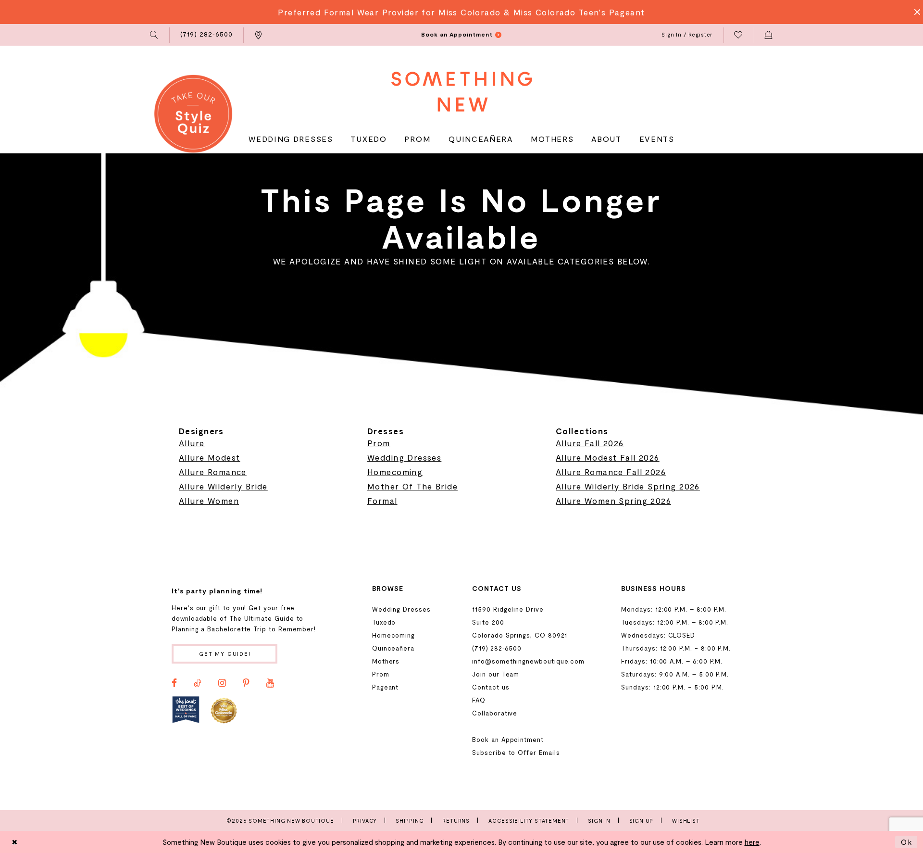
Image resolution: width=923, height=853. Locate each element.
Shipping (410, 820)
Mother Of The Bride (412, 486)
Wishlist (685, 820)
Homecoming (395, 472)
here (752, 842)
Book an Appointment (508, 739)
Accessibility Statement (528, 820)
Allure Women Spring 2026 (613, 500)
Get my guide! (225, 654)
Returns (456, 820)
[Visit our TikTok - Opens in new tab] (197, 683)
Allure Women (209, 500)
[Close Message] (914, 12)
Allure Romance (213, 472)
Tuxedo (384, 622)
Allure (192, 443)
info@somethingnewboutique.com (528, 661)
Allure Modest (209, 457)
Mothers (386, 661)
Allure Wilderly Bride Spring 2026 (628, 486)
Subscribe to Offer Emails (516, 752)
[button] (154, 35)
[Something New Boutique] (461, 92)
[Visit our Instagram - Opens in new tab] (222, 683)
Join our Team (495, 674)
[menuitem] (154, 35)
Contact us (490, 687)
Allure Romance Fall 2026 (611, 472)
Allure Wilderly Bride (223, 486)
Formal (382, 500)
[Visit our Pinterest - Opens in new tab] (246, 683)
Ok (906, 842)
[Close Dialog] (15, 841)
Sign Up (641, 820)
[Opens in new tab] (186, 710)
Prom (378, 443)
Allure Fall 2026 (590, 443)
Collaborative (494, 713)
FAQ (479, 700)
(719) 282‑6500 (497, 648)
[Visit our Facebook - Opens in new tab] (174, 683)
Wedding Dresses (404, 457)
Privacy (365, 820)
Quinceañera (393, 648)
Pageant (385, 687)
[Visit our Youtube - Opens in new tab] (270, 683)
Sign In (599, 820)
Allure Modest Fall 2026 (608, 457)
